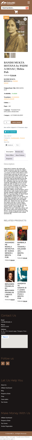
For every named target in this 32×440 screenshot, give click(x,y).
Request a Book (5, 393)
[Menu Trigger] (28, 2)
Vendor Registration (6, 426)
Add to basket (16, 122)
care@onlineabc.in (6, 322)
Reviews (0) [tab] (19, 151)
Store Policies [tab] (20, 155)
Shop (2, 396)
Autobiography (15, 138)
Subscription (4, 399)
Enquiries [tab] (9, 158)
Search (27, 8)
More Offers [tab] (10, 155)
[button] (25, 19)
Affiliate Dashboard (6, 388)
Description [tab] (9, 151)
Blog (2, 390)
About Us (3, 385)
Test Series (4, 402)
